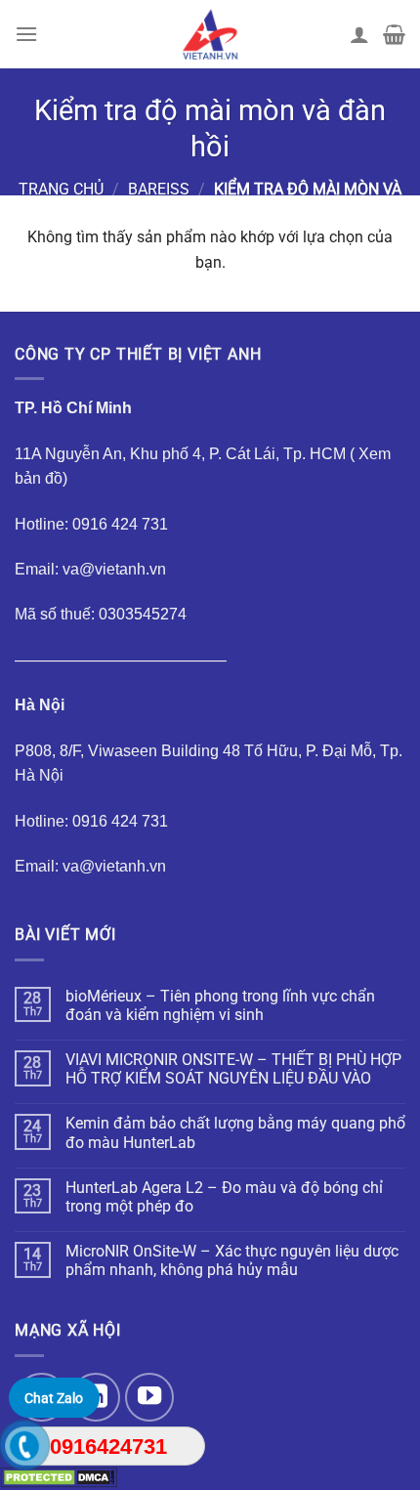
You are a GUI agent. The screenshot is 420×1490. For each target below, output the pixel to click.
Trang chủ (61, 189)
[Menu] (26, 34)
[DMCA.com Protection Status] (58, 1477)
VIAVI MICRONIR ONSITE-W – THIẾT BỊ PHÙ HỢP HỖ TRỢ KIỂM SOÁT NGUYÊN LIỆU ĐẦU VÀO (233, 1068)
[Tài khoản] (359, 34)
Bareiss (158, 189)
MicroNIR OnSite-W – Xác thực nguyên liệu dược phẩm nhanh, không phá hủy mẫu (232, 1260)
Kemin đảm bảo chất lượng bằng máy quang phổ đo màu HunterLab (235, 1132)
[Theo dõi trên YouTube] (149, 1397)
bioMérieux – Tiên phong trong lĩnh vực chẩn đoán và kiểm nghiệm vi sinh (220, 1005)
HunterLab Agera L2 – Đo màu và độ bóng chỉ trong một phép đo (224, 1196)
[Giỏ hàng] (394, 34)
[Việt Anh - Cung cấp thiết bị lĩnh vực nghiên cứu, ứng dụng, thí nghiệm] (210, 34)
